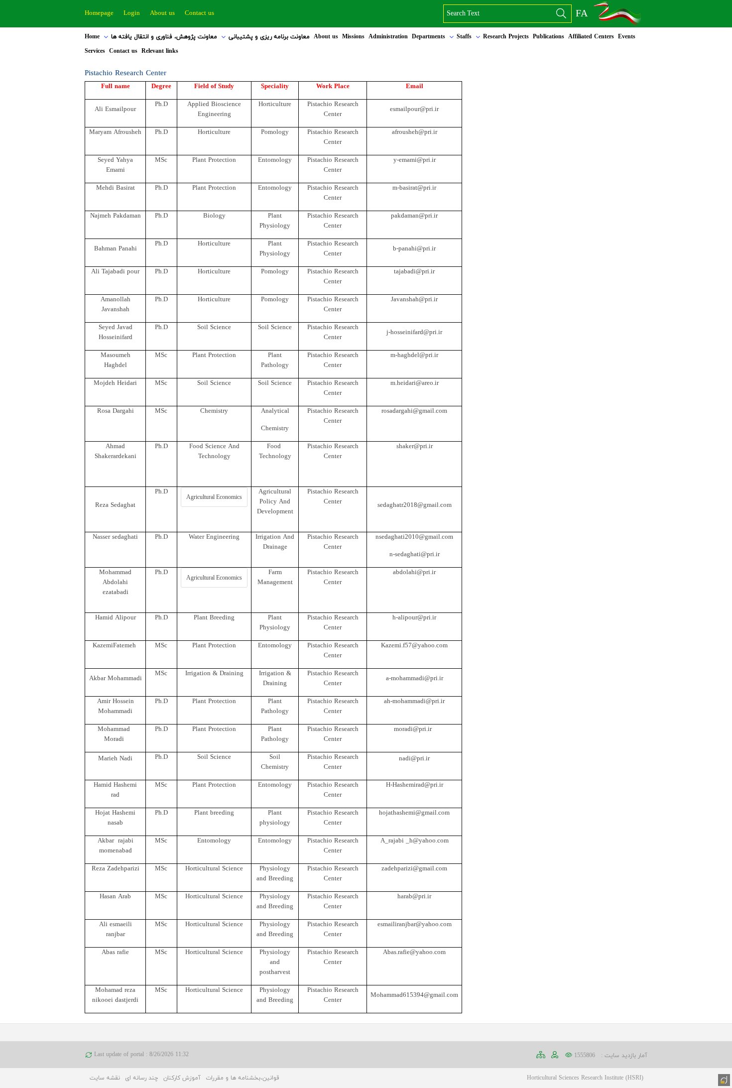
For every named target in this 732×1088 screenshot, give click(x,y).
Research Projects (506, 37)
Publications (548, 37)
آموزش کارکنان (182, 1078)
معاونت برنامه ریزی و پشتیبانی (269, 37)
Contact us (199, 13)
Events (626, 37)
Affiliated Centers (591, 37)
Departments (428, 37)
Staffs (464, 37)
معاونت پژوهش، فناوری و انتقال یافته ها (164, 37)
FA (582, 14)
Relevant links (159, 51)
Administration (388, 37)
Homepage (99, 13)
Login (131, 13)
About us (162, 13)
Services (95, 51)
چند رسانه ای (141, 1078)
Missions (353, 37)
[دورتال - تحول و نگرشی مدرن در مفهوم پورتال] (723, 1079)
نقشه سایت (105, 1078)
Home (92, 37)
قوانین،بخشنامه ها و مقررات (242, 1078)
